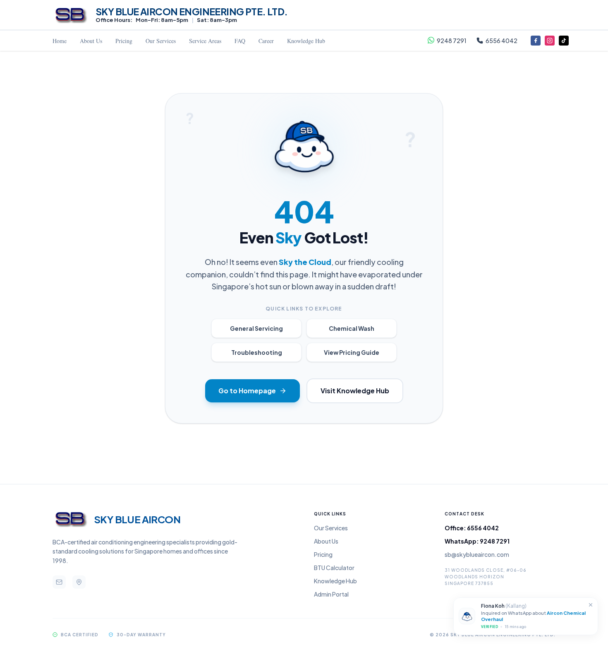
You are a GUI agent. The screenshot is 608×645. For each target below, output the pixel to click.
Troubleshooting (256, 352)
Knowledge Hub (306, 41)
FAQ (240, 41)
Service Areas (205, 41)
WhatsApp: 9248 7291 (477, 541)
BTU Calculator (334, 567)
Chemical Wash (351, 328)
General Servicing (256, 328)
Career (266, 41)
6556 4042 (501, 40)
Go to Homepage (247, 390)
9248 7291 (452, 40)
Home (60, 41)
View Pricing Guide (351, 352)
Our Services (161, 41)
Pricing (123, 41)
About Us (91, 41)
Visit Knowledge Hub (355, 390)
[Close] (590, 605)
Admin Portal (331, 594)
